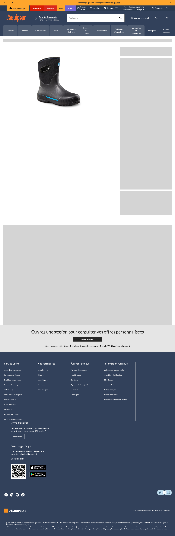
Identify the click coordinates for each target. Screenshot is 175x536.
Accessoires (102, 30)
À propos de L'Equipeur (79, 370)
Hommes (24, 30)
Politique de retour (111, 395)
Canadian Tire (43, 370)
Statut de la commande (12, 370)
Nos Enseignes (43, 390)
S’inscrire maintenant (120, 346)
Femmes (10, 30)
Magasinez (115, 3)
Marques (152, 30)
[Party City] (70, 8)
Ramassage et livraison (12, 375)
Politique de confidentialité (114, 370)
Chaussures (40, 30)
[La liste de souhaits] (156, 18)
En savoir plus (17, 458)
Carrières (74, 380)
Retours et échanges (11, 385)
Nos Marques (76, 375)
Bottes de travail (86, 30)
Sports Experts (43, 380)
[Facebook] (6, 495)
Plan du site (108, 380)
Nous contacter (10, 404)
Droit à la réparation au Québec (115, 400)
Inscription (17, 437)
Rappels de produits (11, 414)
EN (167, 8)
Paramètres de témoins (13, 419)
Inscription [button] (97, 8)
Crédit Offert (83, 8)
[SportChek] (50, 8)
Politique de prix (110, 390)
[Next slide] (170, 2)
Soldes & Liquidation (119, 30)
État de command (141, 18)
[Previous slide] (4, 2)
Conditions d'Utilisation (113, 375)
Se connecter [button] (87, 339)
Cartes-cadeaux (166, 30)
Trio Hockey (42, 385)
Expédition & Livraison (12, 380)
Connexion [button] (159, 8)
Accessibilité (109, 385)
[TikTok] (23, 495)
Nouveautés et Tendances (136, 30)
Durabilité (74, 390)
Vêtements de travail (71, 30)
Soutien (110, 8)
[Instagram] (11, 495)
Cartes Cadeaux (10, 400)
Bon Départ (75, 395)
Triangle (40, 375)
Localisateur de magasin (13, 395)
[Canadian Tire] (37, 8)
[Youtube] (17, 495)
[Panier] (167, 18)
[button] (120, 18)
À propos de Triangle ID (79, 385)
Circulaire (7, 409)
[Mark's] (61, 8)
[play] (12, 2)
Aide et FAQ (8, 390)
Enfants (56, 30)
